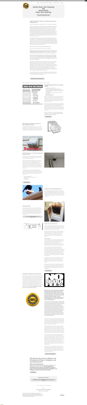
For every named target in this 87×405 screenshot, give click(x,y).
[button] (62, 2)
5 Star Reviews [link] (41, 385)
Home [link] (38, 2)
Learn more (48, 116)
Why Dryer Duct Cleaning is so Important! (32, 216)
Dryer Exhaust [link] (57, 2)
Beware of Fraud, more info (37, 78)
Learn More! (26, 182)
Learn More (48, 270)
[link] (26, 2)
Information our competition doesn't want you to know (43, 380)
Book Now (33, 372)
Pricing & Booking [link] (47, 385)
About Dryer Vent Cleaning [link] (46, 2)
